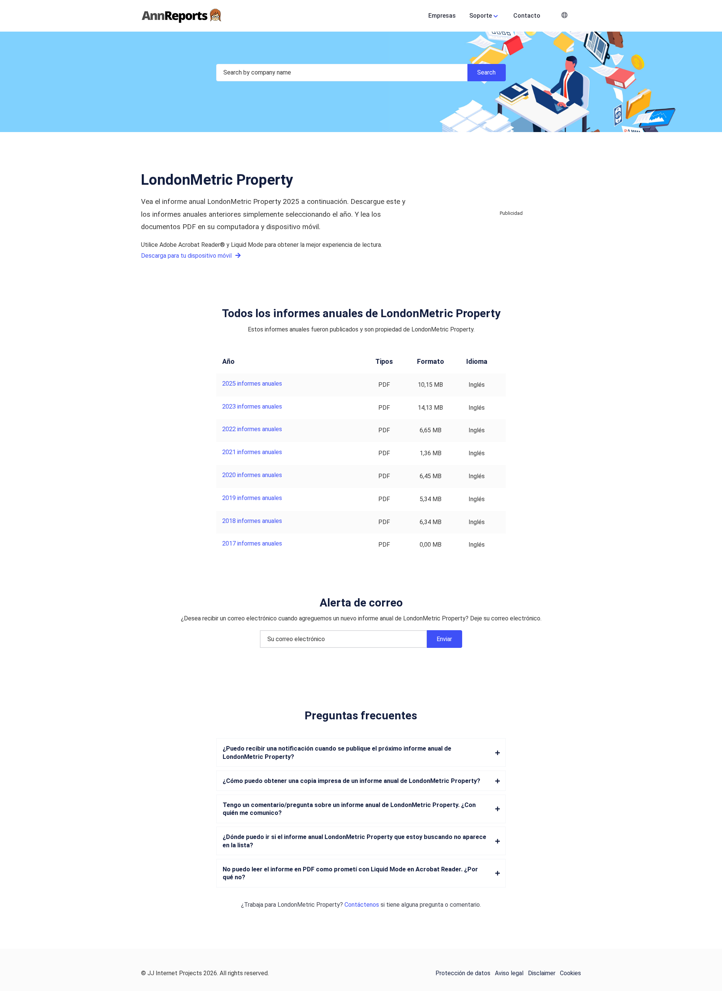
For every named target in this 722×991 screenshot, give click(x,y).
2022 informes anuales (252, 429)
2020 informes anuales (252, 475)
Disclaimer (541, 973)
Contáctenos (361, 904)
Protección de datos (462, 973)
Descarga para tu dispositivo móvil (187, 255)
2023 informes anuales (252, 406)
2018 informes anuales (252, 520)
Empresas (442, 15)
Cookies (570, 973)
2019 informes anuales (252, 498)
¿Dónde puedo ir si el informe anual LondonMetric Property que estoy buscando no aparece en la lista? (354, 840)
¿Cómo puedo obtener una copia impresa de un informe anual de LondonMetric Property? (351, 780)
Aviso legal (509, 973)
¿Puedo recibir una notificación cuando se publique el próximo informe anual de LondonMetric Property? (337, 752)
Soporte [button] (480, 15)
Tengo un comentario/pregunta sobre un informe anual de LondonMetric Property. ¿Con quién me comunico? (349, 808)
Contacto (526, 15)
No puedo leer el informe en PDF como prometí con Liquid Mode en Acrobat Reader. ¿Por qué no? (350, 873)
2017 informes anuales (252, 543)
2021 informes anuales (252, 452)
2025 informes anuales (252, 383)
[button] (564, 16)
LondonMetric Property (309, 904)
